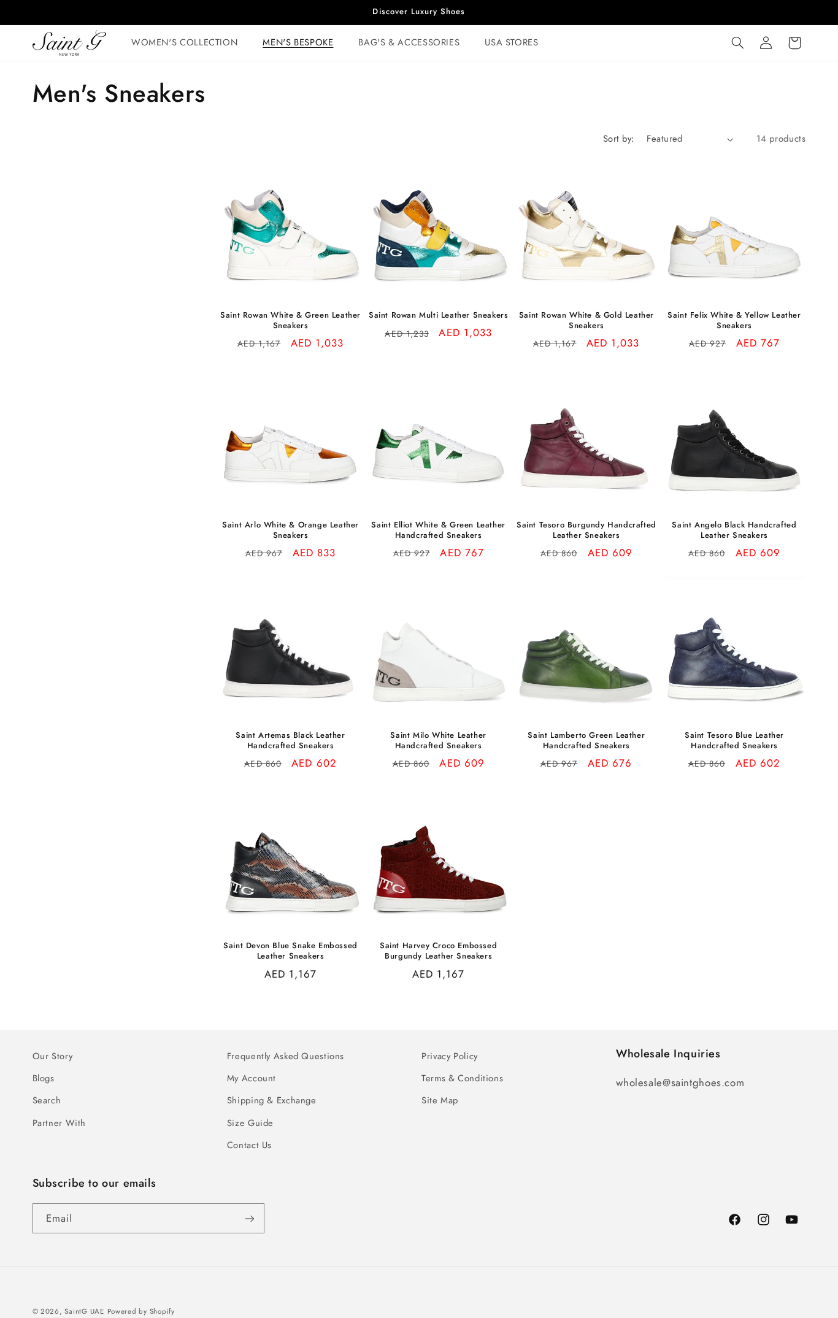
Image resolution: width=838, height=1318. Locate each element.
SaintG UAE (84, 1311)
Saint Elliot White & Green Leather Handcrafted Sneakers (438, 530)
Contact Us (249, 1145)
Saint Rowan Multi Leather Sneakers (438, 315)
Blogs (44, 1078)
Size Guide (250, 1123)
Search (47, 1100)
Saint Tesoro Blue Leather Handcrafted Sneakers (734, 740)
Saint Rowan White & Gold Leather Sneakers (586, 320)
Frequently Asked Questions (285, 1056)
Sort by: (618, 138)
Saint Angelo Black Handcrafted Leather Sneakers (734, 530)
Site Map (439, 1100)
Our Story (53, 1056)
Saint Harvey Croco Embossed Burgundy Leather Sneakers (438, 951)
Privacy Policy (449, 1056)
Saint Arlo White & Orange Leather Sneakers (290, 530)
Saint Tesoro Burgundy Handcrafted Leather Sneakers (586, 530)
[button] (189, 42)
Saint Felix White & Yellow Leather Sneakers (734, 320)
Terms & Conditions (462, 1078)
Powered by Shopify (141, 1311)
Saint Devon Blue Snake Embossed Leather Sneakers (290, 951)
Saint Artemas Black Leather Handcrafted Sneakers (290, 740)
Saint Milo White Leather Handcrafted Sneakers (438, 740)
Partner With (59, 1123)
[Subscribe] (249, 1218)
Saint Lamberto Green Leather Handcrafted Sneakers (586, 740)
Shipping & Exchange (272, 1100)
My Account (251, 1078)
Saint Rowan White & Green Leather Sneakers (290, 320)
